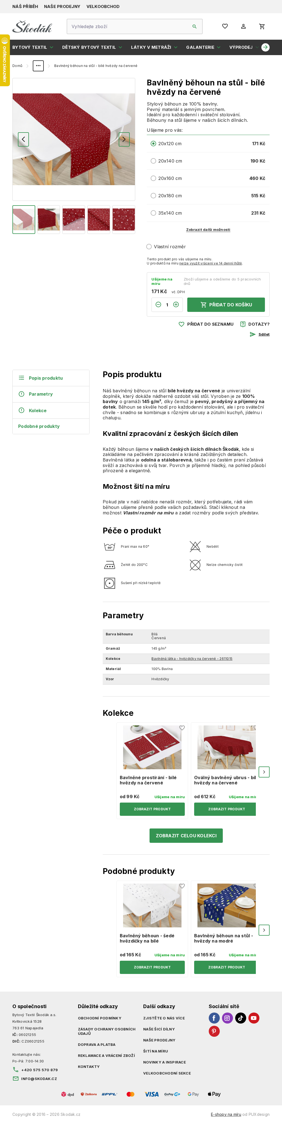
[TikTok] (240, 1018)
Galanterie (200, 47)
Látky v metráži (151, 47)
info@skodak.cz (39, 1078)
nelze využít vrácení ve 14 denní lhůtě (210, 263)
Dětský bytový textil (89, 47)
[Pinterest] (214, 1031)
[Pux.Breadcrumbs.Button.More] (38, 65)
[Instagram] (227, 1018)
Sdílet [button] (264, 334)
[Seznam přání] (182, 728)
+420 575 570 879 (39, 1070)
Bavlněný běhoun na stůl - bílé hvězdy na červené (95, 66)
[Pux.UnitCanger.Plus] (178, 305)
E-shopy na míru (226, 1114)
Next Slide (264, 772)
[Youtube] (253, 1018)
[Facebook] (214, 1018)
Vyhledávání (194, 26)
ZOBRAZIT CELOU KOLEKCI (186, 835)
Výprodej (241, 47)
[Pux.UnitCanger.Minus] (157, 305)
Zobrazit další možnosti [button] (208, 229)
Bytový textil (29, 47)
